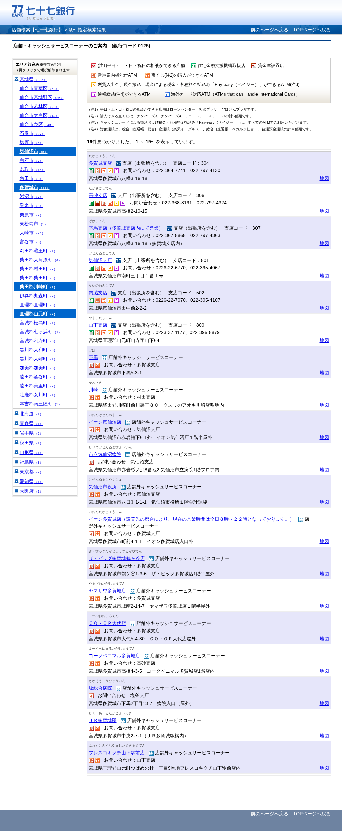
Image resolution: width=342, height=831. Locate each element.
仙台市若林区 (39, 106)
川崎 (93, 389)
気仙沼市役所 (103, 486)
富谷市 (31, 241)
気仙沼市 (34, 151)
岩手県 (31, 433)
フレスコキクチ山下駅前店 (117, 752)
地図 (324, 178)
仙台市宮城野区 (42, 97)
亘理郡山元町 (38, 313)
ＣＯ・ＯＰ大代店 (107, 623)
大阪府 (31, 491)
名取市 (32, 169)
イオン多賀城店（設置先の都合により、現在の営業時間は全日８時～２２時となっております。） (191, 519)
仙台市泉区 (37, 124)
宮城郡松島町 (38, 322)
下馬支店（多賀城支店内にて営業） (126, 228)
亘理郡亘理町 (38, 304)
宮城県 (33, 79)
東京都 (31, 471)
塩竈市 (31, 142)
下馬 (93, 357)
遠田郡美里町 (38, 385)
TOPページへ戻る (312, 29)
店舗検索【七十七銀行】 (37, 29)
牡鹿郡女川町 (38, 394)
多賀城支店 (100, 163)
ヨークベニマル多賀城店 (114, 655)
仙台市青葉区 (39, 88)
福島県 (31, 462)
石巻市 (32, 133)
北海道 (31, 413)
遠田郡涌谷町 (38, 376)
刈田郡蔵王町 (38, 250)
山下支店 (98, 325)
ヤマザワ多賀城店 (107, 590)
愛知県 (31, 481)
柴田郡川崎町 (38, 286)
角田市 (31, 178)
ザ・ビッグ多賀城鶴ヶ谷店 (117, 558)
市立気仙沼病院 (105, 454)
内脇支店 (98, 292)
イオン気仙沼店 (105, 422)
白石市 (31, 160)
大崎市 (32, 232)
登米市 (31, 205)
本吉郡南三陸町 (41, 403)
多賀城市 (35, 187)
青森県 (31, 423)
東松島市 (34, 223)
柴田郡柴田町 (38, 277)
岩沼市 (31, 196)
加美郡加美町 (38, 367)
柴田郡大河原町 (41, 259)
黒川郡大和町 (38, 349)
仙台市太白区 (39, 115)
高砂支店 (98, 195)
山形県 (31, 452)
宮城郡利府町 (38, 340)
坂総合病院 (100, 688)
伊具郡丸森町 (38, 295)
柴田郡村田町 (38, 268)
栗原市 (31, 214)
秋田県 (31, 442)
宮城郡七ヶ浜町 (41, 331)
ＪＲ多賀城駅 (103, 720)
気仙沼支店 (100, 260)
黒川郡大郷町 (38, 358)
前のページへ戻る (269, 29)
